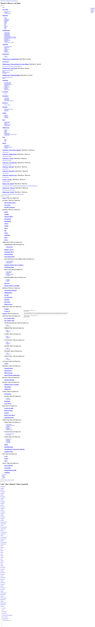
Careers (92, 10)
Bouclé (5, 17)
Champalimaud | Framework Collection (10, 134)
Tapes (5, 141)
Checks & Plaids (7, 19)
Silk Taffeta (4, 77)
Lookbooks (7, 472)
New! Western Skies (7, 82)
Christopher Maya (7, 34)
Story (3, 475)
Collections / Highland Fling (9, 154)
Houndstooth (6, 21)
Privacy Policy (4, 613)
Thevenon (6, 41)
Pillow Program (6, 99)
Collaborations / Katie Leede (9, 68)
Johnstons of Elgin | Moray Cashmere (10, 37)
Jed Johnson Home (7, 38)
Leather (4, 113)
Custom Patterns (8, 368)
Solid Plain (6, 26)
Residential (6, 116)
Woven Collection (5, 70)
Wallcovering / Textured (8, 188)
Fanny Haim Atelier (9, 256)
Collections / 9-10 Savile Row (9, 162)
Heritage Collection (7, 104)
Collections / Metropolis (8, 171)
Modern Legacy (6, 51)
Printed (5, 131)
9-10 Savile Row (7, 49)
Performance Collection (6, 72)
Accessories (5, 91)
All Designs (5, 15)
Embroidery (5, 96)
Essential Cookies (26, 315)
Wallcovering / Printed (8, 192)
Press (92, 12)
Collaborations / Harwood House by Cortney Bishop (15, 64)
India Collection (10, 70)
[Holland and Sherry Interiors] (12, 0)
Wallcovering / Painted (8, 183)
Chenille (5, 18)
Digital (5, 132)
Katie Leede (6, 39)
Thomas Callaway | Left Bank (9, 42)
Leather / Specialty (7, 179)
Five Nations (13, 194)
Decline (28, 316)
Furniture (4, 107)
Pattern (6, 223)
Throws (5, 93)
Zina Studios (22, 194)
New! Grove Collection (6, 66)
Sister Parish (17, 194)
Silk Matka (8, 77)
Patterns (5, 123)
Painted (5, 129)
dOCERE (6, 87)
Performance (5, 54)
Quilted (6, 226)
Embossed (4, 181)
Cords (5, 139)
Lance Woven (6, 117)
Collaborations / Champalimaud (10, 59)
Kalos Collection (18, 66)
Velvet (5, 27)
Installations (93, 8)
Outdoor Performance (5, 61)
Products (3, 78)
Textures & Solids (8, 408)
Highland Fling (6, 47)
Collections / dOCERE (8, 167)
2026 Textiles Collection (10, 433)
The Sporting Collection (8, 46)
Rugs (3, 120)
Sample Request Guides (10, 470)
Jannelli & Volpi (6, 135)
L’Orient (3, 71)
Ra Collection (4, 73)
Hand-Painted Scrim (34, 185)
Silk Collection (8, 434)
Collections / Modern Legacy (9, 175)
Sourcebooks (6, 146)
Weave (5, 28)
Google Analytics (33, 315)
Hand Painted (8, 181)
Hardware (5, 102)
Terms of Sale (4, 611)
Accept (25, 316)
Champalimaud (7, 32)
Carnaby (5, 48)
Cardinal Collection (13, 66)
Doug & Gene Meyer (7, 124)
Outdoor (6, 309)
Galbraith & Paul (7, 125)
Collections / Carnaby (7, 158)
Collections (5, 44)
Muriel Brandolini (7, 40)
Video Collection (7, 145)
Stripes (5, 25)
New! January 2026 (7, 83)
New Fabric (5, 9)
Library (4, 143)
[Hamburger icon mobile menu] (3, 0)
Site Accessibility (5, 616)
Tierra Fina (6, 12)
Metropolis (6, 88)
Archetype (17, 185)
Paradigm (29, 185)
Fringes (5, 140)
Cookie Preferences (5, 618)
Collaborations (6, 30)
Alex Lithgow (7, 386)
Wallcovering (5, 127)
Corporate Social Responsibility (7, 615)
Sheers (5, 23)
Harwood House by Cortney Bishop (10, 36)
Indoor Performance (9, 247)
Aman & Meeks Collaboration (9, 100)
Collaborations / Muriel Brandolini (11, 75)
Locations (92, 11)
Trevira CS (7, 311)
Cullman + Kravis (7, 33)
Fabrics (3, 7)
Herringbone (6, 20)
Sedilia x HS (6, 110)
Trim (3, 137)
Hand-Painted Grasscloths (12, 185)
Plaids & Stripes (6, 122)
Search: (1, 481)
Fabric (3, 152)
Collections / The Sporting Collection (11, 150)
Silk (5, 24)
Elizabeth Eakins (7, 35)
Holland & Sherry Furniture (11, 384)
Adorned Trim (6, 98)
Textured (6, 130)
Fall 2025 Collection (7, 13)
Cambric (11, 77)
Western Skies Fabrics (7, 11)
